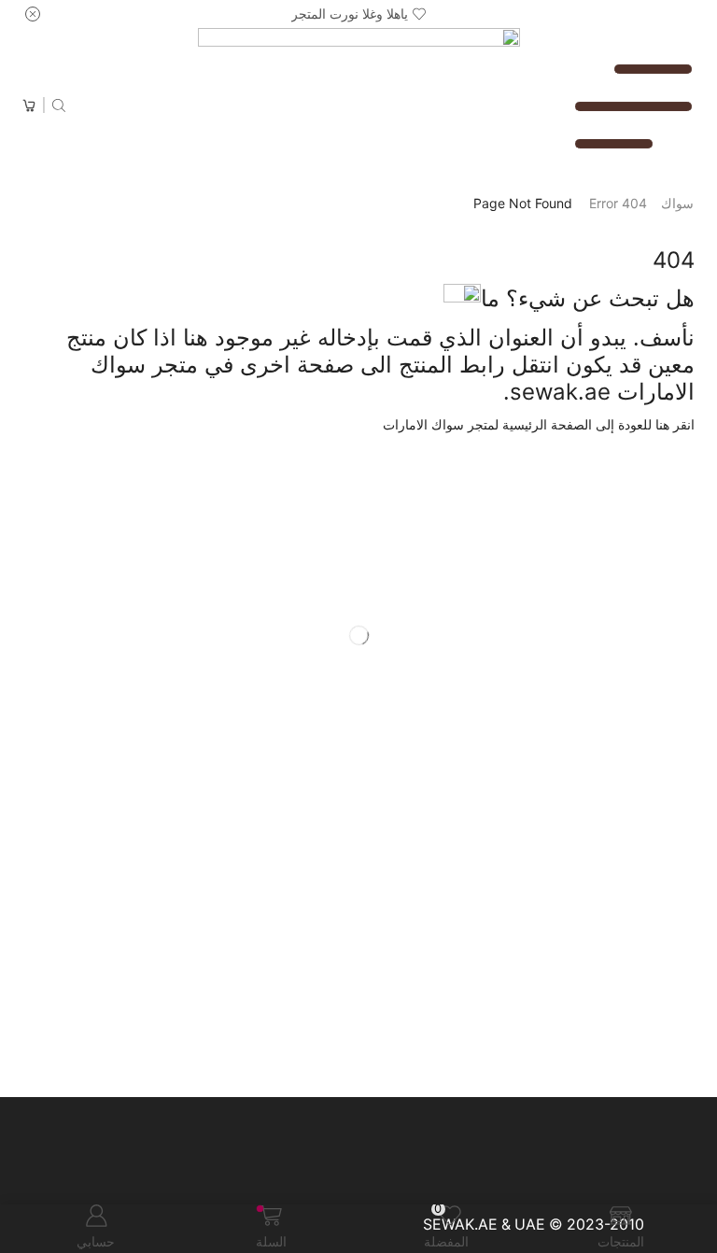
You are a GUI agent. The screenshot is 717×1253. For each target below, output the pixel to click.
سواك (677, 203)
